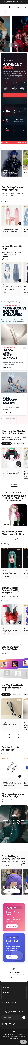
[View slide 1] (11, 833)
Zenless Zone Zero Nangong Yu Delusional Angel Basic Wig (12, 472)
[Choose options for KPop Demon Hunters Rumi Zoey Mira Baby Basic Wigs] (4, 887)
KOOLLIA (5, 227)
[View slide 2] (13, 833)
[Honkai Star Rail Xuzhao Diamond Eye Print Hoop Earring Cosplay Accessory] (11, 768)
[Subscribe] (23, 1017)
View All (3, 653)
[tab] (6, 443)
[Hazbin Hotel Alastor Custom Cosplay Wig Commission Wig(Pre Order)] (11, 614)
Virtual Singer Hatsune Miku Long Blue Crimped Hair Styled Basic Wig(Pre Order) (11, 573)
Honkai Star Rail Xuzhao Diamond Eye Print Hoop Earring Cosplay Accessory (12, 783)
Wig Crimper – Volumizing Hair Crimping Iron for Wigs (11, 723)
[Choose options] (19, 565)
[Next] (26, 2)
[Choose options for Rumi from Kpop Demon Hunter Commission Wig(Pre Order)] (8, 887)
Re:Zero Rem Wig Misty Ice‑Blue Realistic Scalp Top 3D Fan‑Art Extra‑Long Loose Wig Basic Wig (12, 289)
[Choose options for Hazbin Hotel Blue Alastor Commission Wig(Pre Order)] (26, 887)
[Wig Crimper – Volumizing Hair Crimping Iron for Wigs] (11, 708)
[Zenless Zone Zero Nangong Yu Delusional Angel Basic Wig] (11, 457)
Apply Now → (12, 926)
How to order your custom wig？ (10, 596)
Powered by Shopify (18, 1034)
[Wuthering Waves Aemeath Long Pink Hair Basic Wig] (11, 215)
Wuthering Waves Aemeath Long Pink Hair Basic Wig (10, 230)
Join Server (12, 957)
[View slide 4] (17, 833)
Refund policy (4, 1036)
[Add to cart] (19, 223)
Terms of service (17, 1036)
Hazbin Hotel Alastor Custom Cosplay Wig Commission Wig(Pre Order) (11, 630)
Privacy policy (10, 1036)
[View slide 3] (15, 833)
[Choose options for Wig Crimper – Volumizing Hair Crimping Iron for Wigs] (12, 887)
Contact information (14, 1038)
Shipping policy (23, 1036)
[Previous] (2, 2)
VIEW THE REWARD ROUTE (9, 99)
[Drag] (14, 515)
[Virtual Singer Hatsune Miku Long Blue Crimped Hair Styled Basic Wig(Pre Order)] (11, 558)
